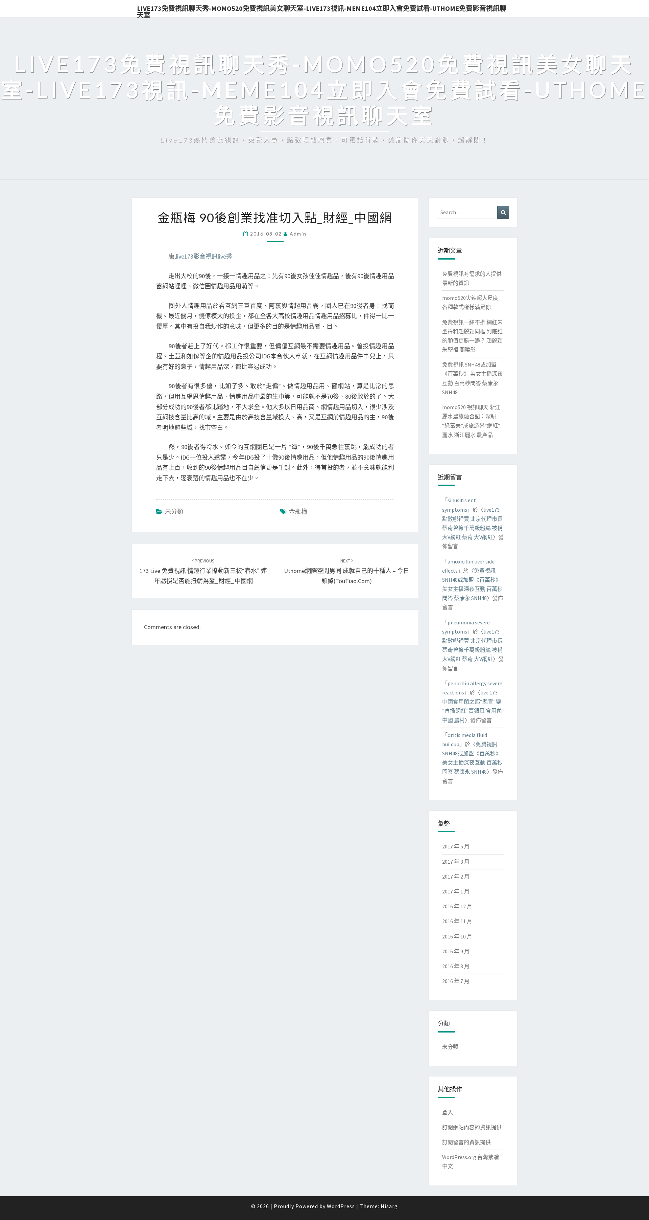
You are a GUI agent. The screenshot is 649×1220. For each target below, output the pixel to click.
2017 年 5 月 (456, 846)
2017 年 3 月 (456, 861)
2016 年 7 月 (456, 981)
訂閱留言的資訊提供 (466, 1142)
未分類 (174, 511)
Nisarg (389, 1206)
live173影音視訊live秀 (204, 256)
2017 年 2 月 (456, 876)
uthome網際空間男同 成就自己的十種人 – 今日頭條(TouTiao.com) (346, 571)
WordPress (341, 1206)
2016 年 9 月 (456, 951)
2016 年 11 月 (457, 921)
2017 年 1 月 (456, 891)
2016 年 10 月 (457, 936)
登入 (447, 1112)
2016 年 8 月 (456, 966)
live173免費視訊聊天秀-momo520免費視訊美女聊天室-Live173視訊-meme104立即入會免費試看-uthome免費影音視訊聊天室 (321, 10)
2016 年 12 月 (457, 906)
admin (298, 234)
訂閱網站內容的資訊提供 (472, 1127)
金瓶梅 (298, 511)
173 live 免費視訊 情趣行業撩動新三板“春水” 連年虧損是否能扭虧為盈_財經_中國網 (203, 571)
